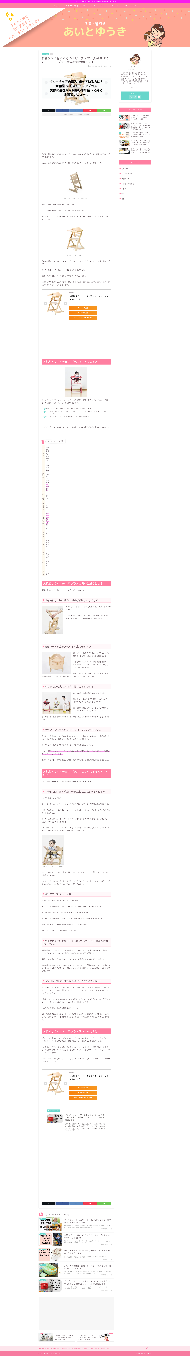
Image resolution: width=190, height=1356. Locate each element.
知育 (123, 199)
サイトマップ (130, 6)
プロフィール (115, 6)
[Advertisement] (76, 136)
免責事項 (57, 1353)
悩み (102, 6)
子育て (56, 6)
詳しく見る (135, 87)
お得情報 (125, 169)
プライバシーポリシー (46, 1353)
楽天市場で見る (83, 313)
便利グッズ (45, 54)
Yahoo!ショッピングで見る (83, 318)
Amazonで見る (83, 308)
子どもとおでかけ (71, 6)
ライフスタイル (89, 6)
